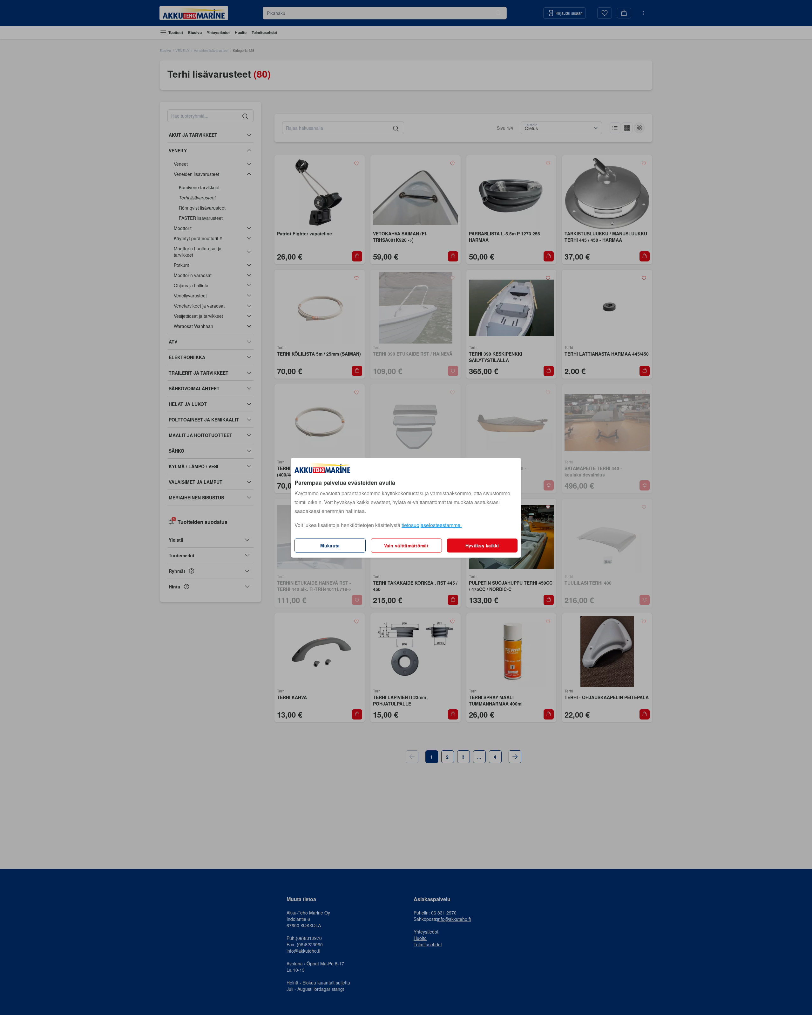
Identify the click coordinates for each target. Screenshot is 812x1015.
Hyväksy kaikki (482, 545)
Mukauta (330, 545)
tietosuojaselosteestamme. (432, 525)
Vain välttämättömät (406, 545)
